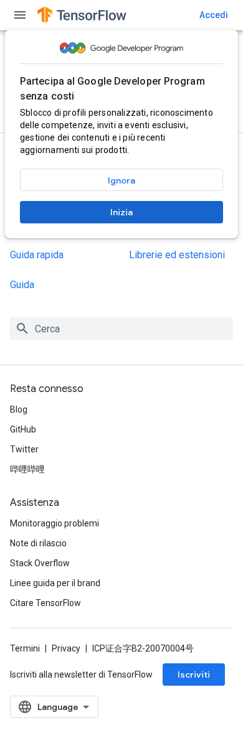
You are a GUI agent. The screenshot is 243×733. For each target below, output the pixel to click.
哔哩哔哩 (27, 469)
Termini (25, 648)
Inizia (121, 212)
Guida (22, 285)
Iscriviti (194, 674)
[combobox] (121, 328)
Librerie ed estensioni (177, 255)
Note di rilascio (38, 543)
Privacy (66, 648)
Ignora (121, 180)
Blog (18, 409)
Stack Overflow (40, 563)
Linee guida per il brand (55, 583)
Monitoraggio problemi (54, 523)
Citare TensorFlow (45, 603)
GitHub (23, 429)
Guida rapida (37, 255)
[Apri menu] (19, 15)
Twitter (24, 449)
